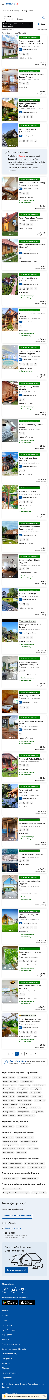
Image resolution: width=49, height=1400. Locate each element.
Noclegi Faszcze (8, 1096)
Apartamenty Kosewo (10, 1141)
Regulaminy (7, 1377)
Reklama (5, 1339)
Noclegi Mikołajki (8, 1077)
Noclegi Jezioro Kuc (38, 1193)
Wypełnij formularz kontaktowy (17, 1215)
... (31, 1054)
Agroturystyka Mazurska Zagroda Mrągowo (29, 104)
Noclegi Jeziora (8, 1126)
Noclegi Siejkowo (9, 1115)
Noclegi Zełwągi (37, 1096)
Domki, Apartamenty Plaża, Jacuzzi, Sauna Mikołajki (30, 1020)
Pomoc (5, 1315)
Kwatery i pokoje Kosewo (29, 1141)
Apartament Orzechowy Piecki (31, 953)
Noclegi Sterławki (9, 1100)
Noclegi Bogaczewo (24, 1100)
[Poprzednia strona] (12, 1054)
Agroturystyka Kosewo (10, 1145)
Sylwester (23, 1384)
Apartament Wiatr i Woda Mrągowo (29, 561)
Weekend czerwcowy (35, 1384)
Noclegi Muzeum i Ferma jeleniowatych (16, 1193)
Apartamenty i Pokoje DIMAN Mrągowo (31, 425)
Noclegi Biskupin (8, 1089)
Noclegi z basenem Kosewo (12, 1163)
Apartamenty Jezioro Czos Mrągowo (30, 882)
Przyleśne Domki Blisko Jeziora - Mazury (32, 314)
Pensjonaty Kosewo (28, 1145)
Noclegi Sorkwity (24, 1085)
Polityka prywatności (10, 1372)
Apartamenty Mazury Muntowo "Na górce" (32, 246)
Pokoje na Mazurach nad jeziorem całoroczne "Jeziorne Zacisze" (31, 43)
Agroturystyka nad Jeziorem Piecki (31, 722)
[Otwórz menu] (3, 4)
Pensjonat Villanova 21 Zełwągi (32, 182)
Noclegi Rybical (36, 1089)
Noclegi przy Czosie (27, 491)
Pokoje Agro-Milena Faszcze (31, 218)
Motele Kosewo (33, 1149)
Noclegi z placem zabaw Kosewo (13, 1167)
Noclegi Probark (8, 1093)
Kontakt (5, 1310)
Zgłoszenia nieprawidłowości (14, 1349)
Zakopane (5, 1387)
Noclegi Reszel (35, 1093)
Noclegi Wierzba (23, 1112)
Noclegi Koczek (23, 1096)
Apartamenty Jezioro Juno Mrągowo (30, 987)
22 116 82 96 (10, 1233)
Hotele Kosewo (8, 1152)
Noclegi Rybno (22, 1093)
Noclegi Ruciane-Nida (10, 1081)
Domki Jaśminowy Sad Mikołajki (28, 915)
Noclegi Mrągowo (23, 1077)
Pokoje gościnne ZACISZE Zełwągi (30, 625)
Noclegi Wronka (37, 1112)
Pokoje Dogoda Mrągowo (29, 695)
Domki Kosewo (8, 1137)
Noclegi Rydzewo (26, 1081)
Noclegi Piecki (22, 1089)
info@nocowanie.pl (13, 1228)
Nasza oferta (7, 1325)
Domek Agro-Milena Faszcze (31, 854)
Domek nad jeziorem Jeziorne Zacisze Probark (31, 75)
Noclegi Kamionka (9, 1108)
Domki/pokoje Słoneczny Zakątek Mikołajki (29, 527)
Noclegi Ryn (37, 1077)
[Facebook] (5, 1290)
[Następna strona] (40, 1054)
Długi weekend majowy (10, 1384)
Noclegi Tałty (23, 1108)
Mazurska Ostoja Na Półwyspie (32, 823)
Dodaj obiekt (7, 1358)
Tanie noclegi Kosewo (10, 1178)
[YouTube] (14, 1290)
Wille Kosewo (21, 1152)
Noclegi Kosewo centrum (29, 1178)
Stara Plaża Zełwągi (27, 593)
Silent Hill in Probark (27, 129)
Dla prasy (6, 1368)
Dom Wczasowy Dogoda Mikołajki (29, 388)
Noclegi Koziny (40, 1100)
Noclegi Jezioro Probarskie (12, 1189)
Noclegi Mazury (22, 1126)
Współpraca (7, 1334)
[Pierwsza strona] (9, 1054)
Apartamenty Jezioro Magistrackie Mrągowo (28, 663)
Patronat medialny (9, 1353)
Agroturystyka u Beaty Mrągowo (28, 459)
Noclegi (16, 11)
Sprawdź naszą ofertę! (16, 1270)
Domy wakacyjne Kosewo (25, 1137)
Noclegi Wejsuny (8, 1112)
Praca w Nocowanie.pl (11, 1344)
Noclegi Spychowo (9, 1085)
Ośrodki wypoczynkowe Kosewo (13, 1149)
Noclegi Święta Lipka (10, 1104)
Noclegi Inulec (35, 1108)
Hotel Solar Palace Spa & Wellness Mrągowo (29, 352)
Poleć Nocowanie (9, 1330)
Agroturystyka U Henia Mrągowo (28, 791)
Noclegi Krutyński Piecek (26, 1115)
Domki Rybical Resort (28, 278)
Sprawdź (22, 33)
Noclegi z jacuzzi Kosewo (36, 1167)
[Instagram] (22, 1290)
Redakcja (6, 1363)
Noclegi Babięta (25, 1104)
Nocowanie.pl (6, 11)
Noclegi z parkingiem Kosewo (34, 1163)
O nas (4, 1320)
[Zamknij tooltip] (30, 24)
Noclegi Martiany (39, 1085)
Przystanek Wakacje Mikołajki (31, 759)
